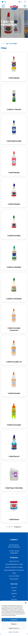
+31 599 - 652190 (5, 2)
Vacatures (14, 599)
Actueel (14, 590)
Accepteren (14, 619)
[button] (25, 602)
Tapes (14, 573)
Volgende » (18, 527)
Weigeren (14, 624)
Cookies (10, 632)
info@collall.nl (2, 2)
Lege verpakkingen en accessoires (14, 570)
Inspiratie (14, 593)
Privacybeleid (16, 632)
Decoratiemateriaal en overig (14, 564)
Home (3, 43)
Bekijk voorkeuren (14, 628)
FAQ (14, 596)
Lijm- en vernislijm (14, 576)
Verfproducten (14, 579)
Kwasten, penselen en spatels (14, 567)
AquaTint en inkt (14, 561)
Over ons (14, 587)
